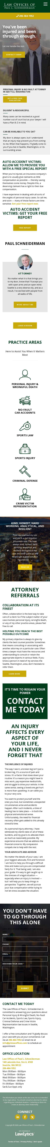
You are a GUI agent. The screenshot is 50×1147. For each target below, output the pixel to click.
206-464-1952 (26, 15)
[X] (32, 1116)
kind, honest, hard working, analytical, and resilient (25, 526)
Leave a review (25, 326)
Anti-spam (38, 1142)
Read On (25, 567)
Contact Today (14, 55)
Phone (6, 944)
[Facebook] (25, 1116)
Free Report (25, 228)
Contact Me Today (25, 705)
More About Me (25, 305)
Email (6, 954)
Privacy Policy (26, 1142)
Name (6, 934)
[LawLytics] (25, 1133)
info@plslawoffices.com (15, 1043)
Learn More (14, 674)
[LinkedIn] (17, 1116)
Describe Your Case (13, 964)
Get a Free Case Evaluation (15, 99)
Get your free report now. (25, 203)
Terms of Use (13, 1142)
